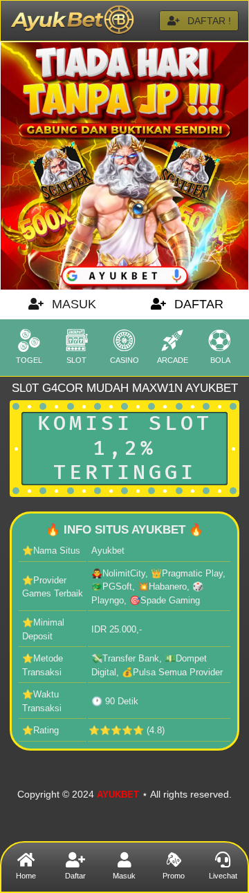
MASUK (72, 304)
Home (26, 876)
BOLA (220, 360)
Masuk (124, 876)
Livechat (223, 876)
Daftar (75, 876)
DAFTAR (197, 304)
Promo (174, 876)
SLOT (76, 360)
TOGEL (29, 360)
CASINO (124, 360)
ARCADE (172, 360)
